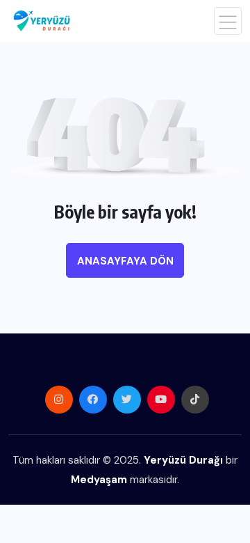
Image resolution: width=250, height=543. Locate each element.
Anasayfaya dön (125, 261)
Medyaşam (99, 480)
